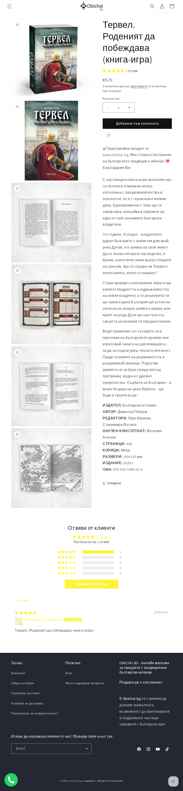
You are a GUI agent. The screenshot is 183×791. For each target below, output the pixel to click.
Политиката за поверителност (34, 713)
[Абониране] (86, 748)
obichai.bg (75, 780)
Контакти (18, 673)
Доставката (139, 86)
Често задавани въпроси (84, 683)
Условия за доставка (27, 703)
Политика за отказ (25, 693)
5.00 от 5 (103, 537)
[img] (26, 613)
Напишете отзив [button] (91, 584)
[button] (9, 6)
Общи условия (22, 683)
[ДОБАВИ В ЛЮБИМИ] (109, 135)
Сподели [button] (114, 483)
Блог (69, 673)
